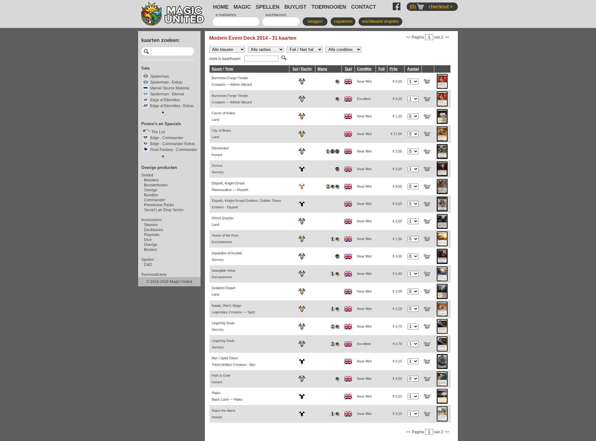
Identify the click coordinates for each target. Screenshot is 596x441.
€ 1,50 (397, 239)
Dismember (220, 151)
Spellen (147, 259)
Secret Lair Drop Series (163, 210)
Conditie (364, 69)
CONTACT (363, 7)
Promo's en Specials (161, 123)
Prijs (394, 69)
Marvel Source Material (169, 88)
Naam (217, 69)
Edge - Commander (166, 138)
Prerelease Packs (159, 205)
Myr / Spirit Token (233, 361)
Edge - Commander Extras (172, 144)
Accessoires (151, 220)
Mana (322, 69)
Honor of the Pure (225, 239)
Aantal (413, 69)
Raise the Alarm (223, 414)
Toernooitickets (154, 274)
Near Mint (364, 81)
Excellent (364, 99)
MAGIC (242, 7)
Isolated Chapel (223, 291)
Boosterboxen (156, 185)
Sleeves (151, 225)
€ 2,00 (397, 221)
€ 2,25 (397, 309)
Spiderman (159, 76)
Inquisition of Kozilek (227, 256)
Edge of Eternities (165, 100)
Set (295, 69)
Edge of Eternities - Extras (172, 106)
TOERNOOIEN (328, 7)
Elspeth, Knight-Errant (230, 186)
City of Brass (221, 134)
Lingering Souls (223, 326)
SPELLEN (267, 7)
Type (229, 69)
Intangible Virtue (224, 274)
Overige (150, 190)
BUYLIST (295, 7)
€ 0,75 (397, 326)
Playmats (152, 235)
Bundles (151, 195)
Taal (348, 69)
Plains (227, 396)
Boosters (151, 180)
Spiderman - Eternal (167, 94)
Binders (150, 250)
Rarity (306, 69)
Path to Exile (221, 379)
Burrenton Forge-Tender (232, 81)
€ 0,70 (397, 344)
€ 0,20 (397, 99)
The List (158, 132)
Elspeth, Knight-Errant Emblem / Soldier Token (246, 204)
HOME (220, 7)
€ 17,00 (396, 134)
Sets (145, 68)
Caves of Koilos (223, 116)
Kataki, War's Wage (233, 309)
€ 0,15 (397, 361)
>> (447, 37)
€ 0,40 (397, 273)
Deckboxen (153, 230)
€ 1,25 (397, 116)
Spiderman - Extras (166, 82)
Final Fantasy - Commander (173, 150)
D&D (148, 264)
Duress (218, 169)
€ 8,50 (397, 186)
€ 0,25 (397, 81)
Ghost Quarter (223, 221)
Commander (154, 200)
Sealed (147, 175)
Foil (381, 69)
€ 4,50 (397, 256)
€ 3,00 (397, 151)
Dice (148, 240)
